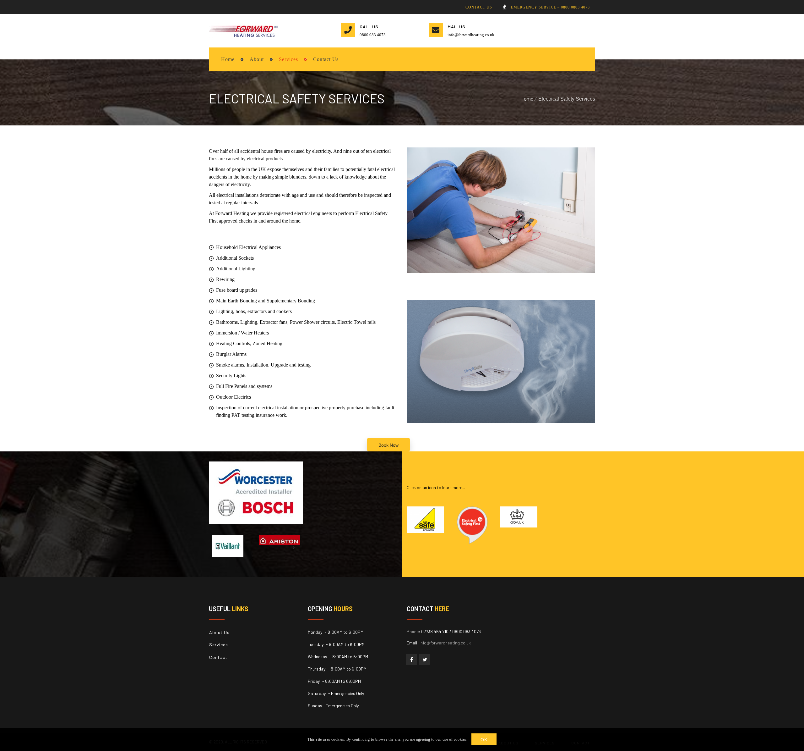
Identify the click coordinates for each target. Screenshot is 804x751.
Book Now (388, 445)
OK (484, 739)
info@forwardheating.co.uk (471, 34)
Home (526, 99)
